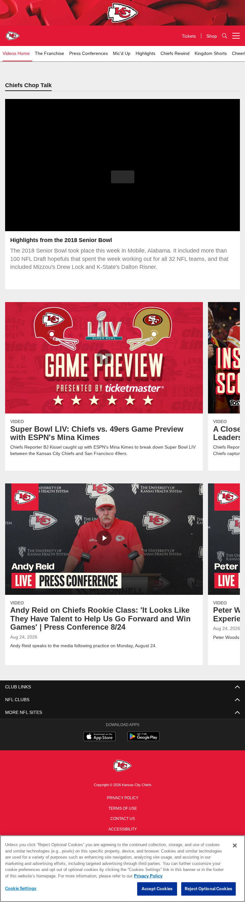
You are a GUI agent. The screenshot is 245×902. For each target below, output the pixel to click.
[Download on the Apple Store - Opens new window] (99, 737)
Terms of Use (122, 808)
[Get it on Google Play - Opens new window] (143, 740)
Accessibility (122, 829)
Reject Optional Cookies (208, 888)
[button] (122, 177)
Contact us (122, 818)
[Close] (235, 846)
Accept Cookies (157, 888)
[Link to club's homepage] (12, 33)
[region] (122, 869)
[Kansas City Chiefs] (122, 766)
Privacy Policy (122, 797)
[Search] (224, 36)
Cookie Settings (20, 888)
